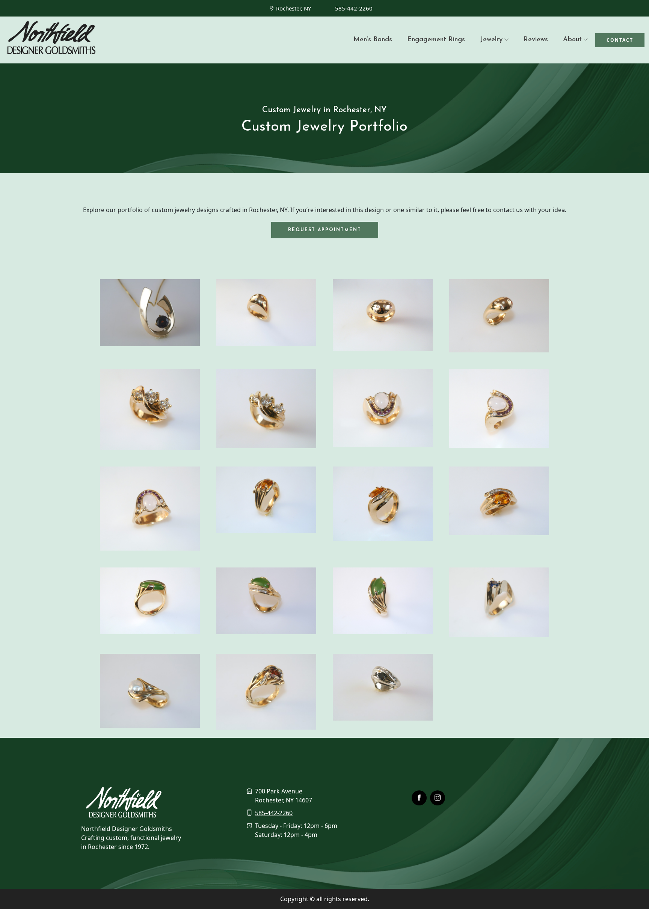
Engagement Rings (436, 39)
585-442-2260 (354, 8)
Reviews (536, 39)
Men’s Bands (372, 39)
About (572, 39)
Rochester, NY (293, 8)
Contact (620, 40)
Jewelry (491, 39)
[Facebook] (419, 797)
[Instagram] (437, 797)
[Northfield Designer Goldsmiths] (81, 40)
